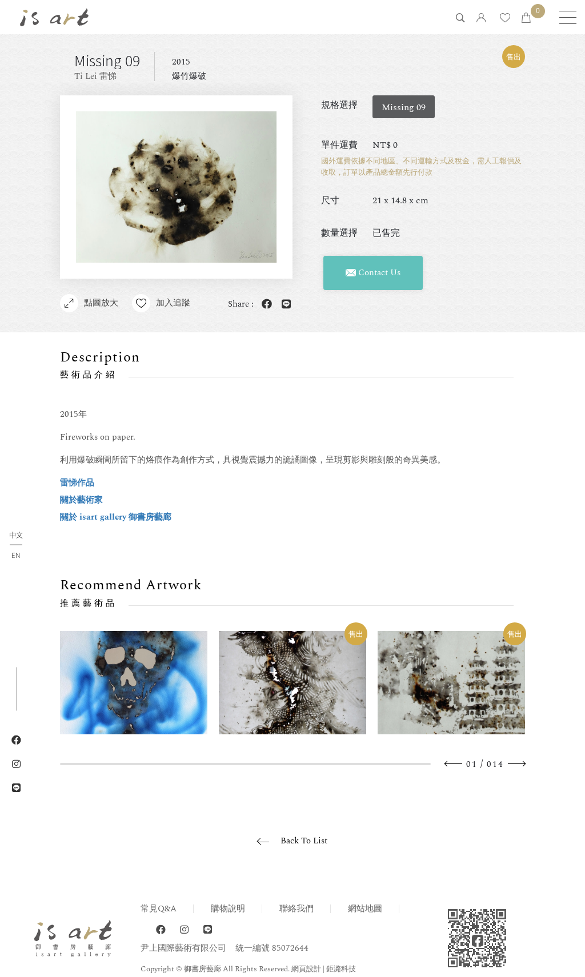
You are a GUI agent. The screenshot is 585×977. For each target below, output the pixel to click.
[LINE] (207, 929)
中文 (16, 535)
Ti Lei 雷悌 (95, 76)
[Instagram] (184, 929)
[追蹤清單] (505, 18)
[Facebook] (160, 929)
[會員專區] (481, 18)
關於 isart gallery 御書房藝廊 (115, 517)
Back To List (304, 841)
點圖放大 (101, 302)
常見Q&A (159, 908)
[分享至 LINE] (283, 304)
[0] (526, 19)
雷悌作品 (77, 482)
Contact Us (378, 272)
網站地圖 (365, 908)
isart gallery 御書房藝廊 (54, 17)
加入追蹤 (173, 302)
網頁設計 (306, 969)
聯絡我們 (296, 908)
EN (15, 554)
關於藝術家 (81, 499)
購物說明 (228, 908)
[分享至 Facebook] (264, 304)
